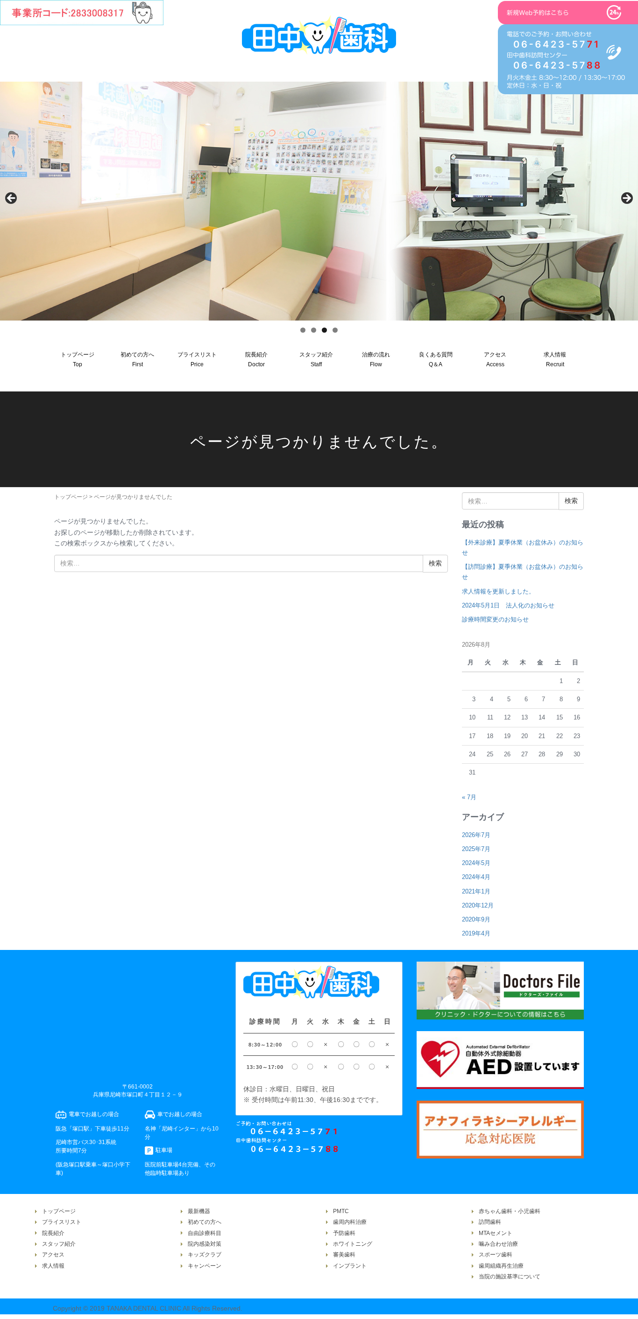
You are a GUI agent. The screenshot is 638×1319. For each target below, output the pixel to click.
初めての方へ (204, 1222)
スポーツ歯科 (495, 1254)
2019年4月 (476, 933)
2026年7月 (476, 834)
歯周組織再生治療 (501, 1266)
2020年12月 (478, 905)
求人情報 (53, 1266)
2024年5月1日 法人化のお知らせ (508, 605)
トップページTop (77, 359)
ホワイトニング (352, 1244)
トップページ (71, 497)
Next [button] (626, 199)
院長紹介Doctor (256, 359)
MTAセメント (495, 1233)
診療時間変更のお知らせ (495, 619)
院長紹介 (53, 1233)
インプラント (350, 1266)
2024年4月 (476, 876)
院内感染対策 (204, 1244)
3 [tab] (324, 330)
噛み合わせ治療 (498, 1244)
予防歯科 (344, 1233)
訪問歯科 (490, 1222)
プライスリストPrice (197, 359)
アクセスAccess (495, 359)
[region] (319, 201)
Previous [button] (12, 199)
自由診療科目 (204, 1233)
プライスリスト (61, 1222)
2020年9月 (476, 919)
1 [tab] (302, 330)
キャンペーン (204, 1266)
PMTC (341, 1211)
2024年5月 (476, 862)
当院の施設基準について (509, 1276)
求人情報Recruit (555, 359)
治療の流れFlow (376, 359)
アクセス (53, 1254)
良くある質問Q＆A (436, 359)
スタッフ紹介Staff (316, 359)
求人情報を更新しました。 (498, 591)
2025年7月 (476, 848)
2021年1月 (476, 891)
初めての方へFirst (137, 359)
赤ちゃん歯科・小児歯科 (509, 1211)
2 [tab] (313, 330)
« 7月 (469, 797)
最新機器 (199, 1211)
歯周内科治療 (350, 1222)
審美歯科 (344, 1254)
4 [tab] (335, 330)
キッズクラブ (204, 1254)
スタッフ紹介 (59, 1244)
